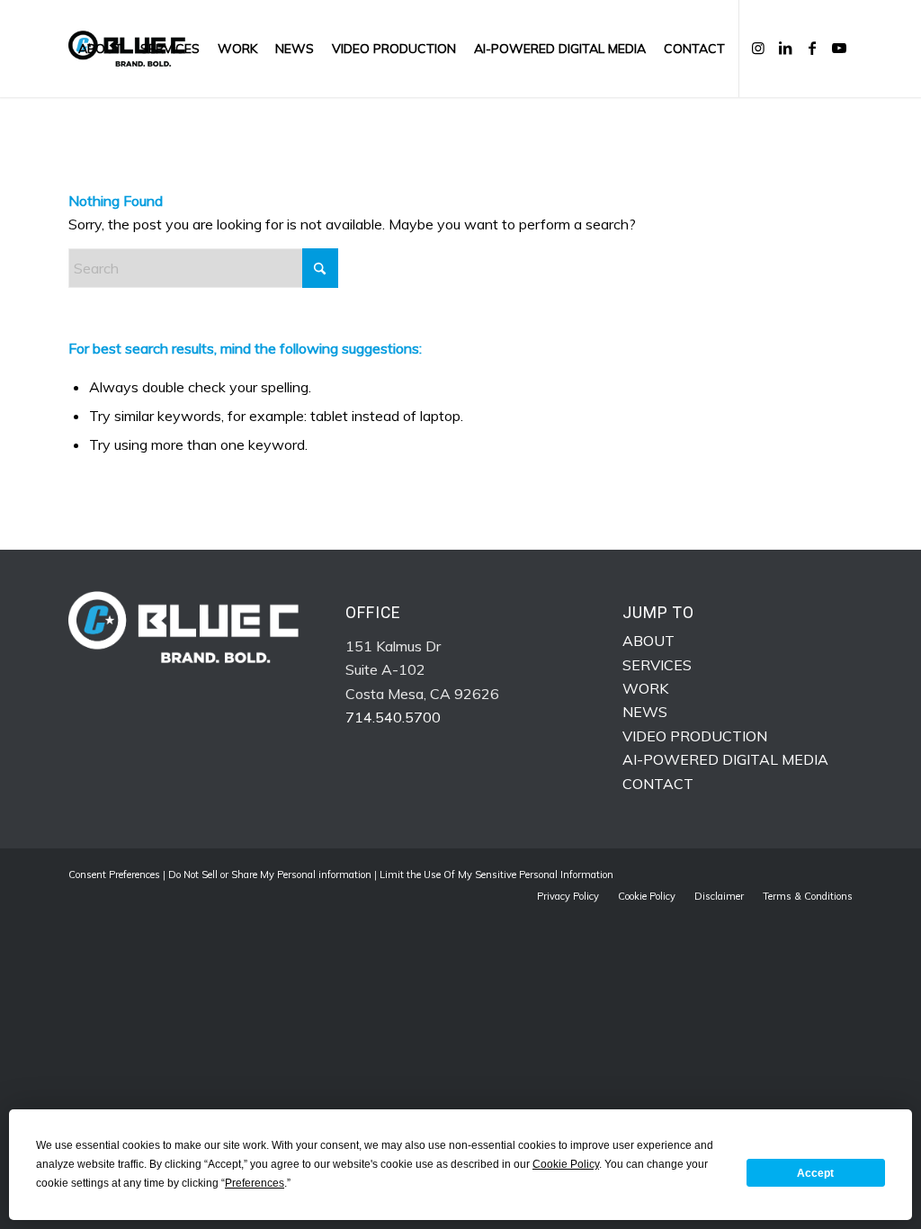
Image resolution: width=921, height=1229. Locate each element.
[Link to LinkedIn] (785, 47)
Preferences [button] (254, 1183)
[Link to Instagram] (758, 47)
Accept (815, 1173)
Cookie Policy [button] (565, 1164)
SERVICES (657, 665)
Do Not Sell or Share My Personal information (269, 874)
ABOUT (648, 641)
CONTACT (657, 784)
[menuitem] (100, 48)
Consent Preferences (114, 874)
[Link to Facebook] (812, 47)
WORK (645, 688)
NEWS (644, 712)
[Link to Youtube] (839, 47)
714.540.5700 (393, 717)
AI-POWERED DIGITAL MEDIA (725, 759)
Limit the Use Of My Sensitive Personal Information (496, 874)
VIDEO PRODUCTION (694, 736)
